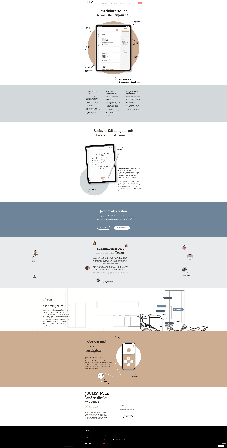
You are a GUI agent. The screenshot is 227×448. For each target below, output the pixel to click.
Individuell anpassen (212, 446)
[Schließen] (225, 446)
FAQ (114, 433)
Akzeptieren (221, 446)
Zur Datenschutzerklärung (68, 446)
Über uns (125, 433)
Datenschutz (136, 437)
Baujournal (105, 433)
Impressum (136, 435)
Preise (104, 439)
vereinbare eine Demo (119, 219)
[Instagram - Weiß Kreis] (90, 444)
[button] (167, 298)
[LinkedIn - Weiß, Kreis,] (86, 444)
